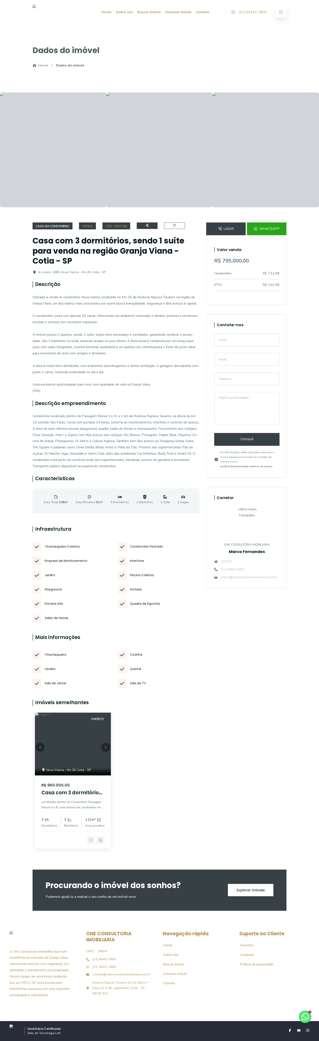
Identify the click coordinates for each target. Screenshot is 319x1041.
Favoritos (244, 945)
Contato (202, 12)
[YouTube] (299, 1030)
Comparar (244, 954)
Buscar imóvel (149, 12)
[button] (40, 747)
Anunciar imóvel (178, 12)
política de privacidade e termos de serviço (246, 466)
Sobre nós (124, 12)
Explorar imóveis (251, 890)
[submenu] (281, 12)
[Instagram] (307, 1030)
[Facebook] (290, 1030)
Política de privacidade (254, 964)
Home (107, 12)
